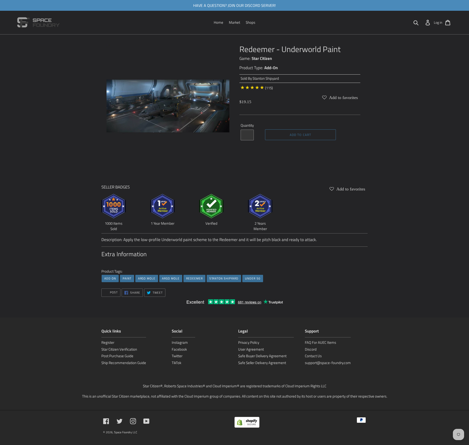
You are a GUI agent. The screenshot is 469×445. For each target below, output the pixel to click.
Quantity (247, 125)
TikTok (176, 363)
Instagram (180, 342)
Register (107, 342)
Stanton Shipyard (266, 78)
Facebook (179, 349)
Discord (311, 349)
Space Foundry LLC (125, 432)
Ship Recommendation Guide (123, 363)
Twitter (177, 356)
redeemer (194, 278)
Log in (438, 22)
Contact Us (313, 356)
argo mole (147, 278)
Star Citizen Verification (119, 349)
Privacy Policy (248, 342)
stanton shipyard (223, 278)
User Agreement (251, 349)
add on (110, 278)
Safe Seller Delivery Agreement (262, 363)
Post (113, 292)
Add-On (271, 68)
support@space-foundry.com (328, 363)
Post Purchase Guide (117, 356)
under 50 (252, 278)
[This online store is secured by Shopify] (246, 423)
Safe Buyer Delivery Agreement (262, 356)
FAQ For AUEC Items (320, 342)
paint (127, 278)
